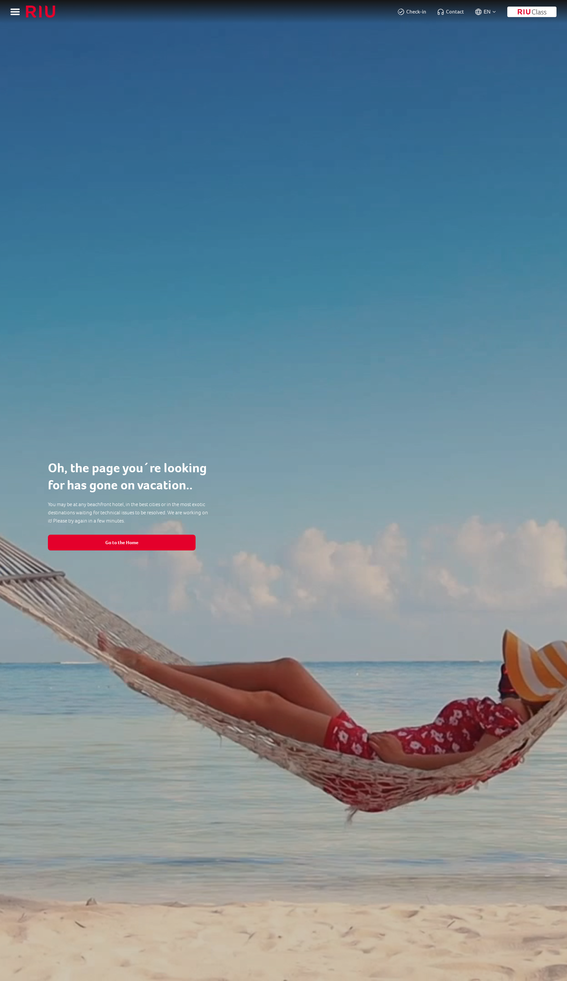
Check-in (416, 11)
